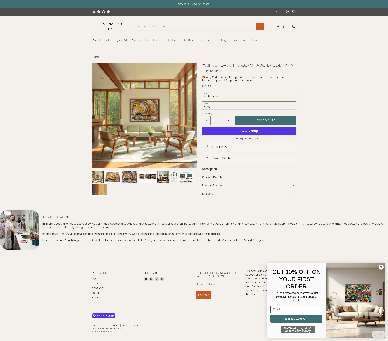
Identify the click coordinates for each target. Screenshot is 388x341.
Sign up (203, 295)
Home (96, 56)
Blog (223, 40)
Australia (285, 11)
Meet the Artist (100, 40)
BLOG (95, 297)
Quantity (207, 113)
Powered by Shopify (102, 331)
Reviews (212, 40)
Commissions (238, 40)
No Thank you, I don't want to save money (298, 330)
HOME (95, 279)
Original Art (120, 40)
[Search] (260, 26)
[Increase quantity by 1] (228, 120)
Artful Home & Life (192, 40)
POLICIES (96, 293)
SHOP (95, 283)
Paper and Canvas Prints (145, 40)
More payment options (249, 138)
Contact (255, 40)
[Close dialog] (381, 267)
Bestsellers (170, 40)
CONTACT (97, 288)
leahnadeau (214, 71)
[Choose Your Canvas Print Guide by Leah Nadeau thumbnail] (186, 177)
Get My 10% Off (296, 318)
